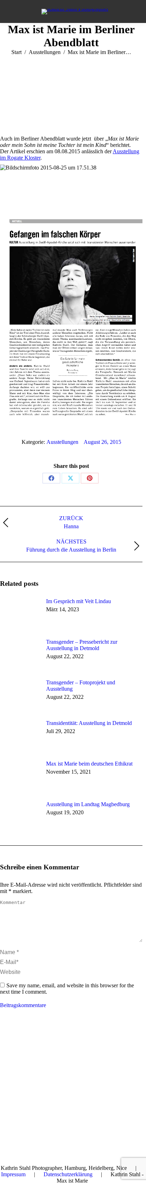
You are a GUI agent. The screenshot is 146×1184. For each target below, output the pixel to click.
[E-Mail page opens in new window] (47, 1040)
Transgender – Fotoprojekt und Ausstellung (80, 685)
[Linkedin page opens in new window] (26, 1040)
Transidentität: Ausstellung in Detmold (89, 723)
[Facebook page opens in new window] (5, 1040)
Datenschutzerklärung (68, 1174)
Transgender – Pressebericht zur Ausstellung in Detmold (81, 645)
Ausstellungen (62, 442)
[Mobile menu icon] (14, 11)
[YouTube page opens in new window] (16, 1040)
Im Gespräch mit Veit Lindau (78, 601)
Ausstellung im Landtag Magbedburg (88, 804)
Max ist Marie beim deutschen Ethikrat (89, 764)
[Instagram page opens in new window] (37, 1040)
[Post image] (19, 614)
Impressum (13, 1174)
